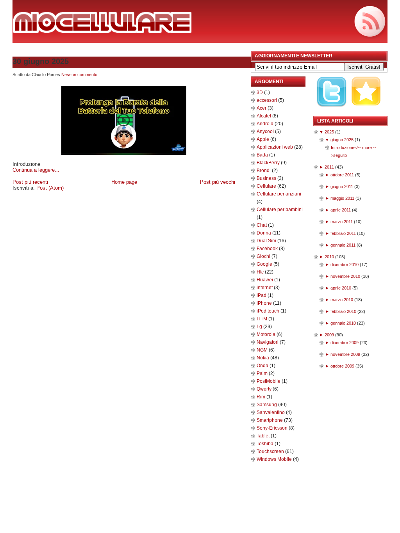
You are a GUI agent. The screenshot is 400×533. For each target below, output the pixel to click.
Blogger (238, 205)
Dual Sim (267, 240)
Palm (263, 373)
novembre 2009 (345, 354)
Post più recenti (30, 182)
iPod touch (268, 311)
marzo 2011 (341, 221)
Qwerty (265, 389)
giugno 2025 (342, 139)
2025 (329, 132)
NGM (263, 350)
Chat (262, 225)
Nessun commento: (79, 74)
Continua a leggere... (35, 170)
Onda (263, 365)
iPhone (265, 303)
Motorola (267, 334)
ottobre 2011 (342, 174)
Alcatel (264, 116)
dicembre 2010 (344, 264)
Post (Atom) (50, 188)
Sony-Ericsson (273, 428)
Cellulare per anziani (279, 194)
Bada (263, 155)
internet (265, 287)
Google (265, 264)
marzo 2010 (341, 299)
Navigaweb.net (199, 196)
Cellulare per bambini (280, 209)
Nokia (263, 358)
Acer (262, 108)
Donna (264, 233)
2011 (329, 167)
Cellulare (267, 186)
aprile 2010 (340, 288)
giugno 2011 (341, 186)
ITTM (262, 319)
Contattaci (139, 196)
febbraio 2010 (343, 311)
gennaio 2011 (342, 245)
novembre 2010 (345, 276)
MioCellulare (27, 196)
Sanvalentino (271, 412)
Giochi (264, 256)
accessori (267, 100)
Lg (260, 326)
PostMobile (269, 381)
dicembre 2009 (344, 342)
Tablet (264, 436)
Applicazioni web (275, 147)
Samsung (267, 404)
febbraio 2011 (343, 233)
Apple (263, 139)
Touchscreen (271, 451)
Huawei (265, 279)
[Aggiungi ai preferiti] (366, 112)
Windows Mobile (275, 459)
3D (260, 92)
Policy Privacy (107, 196)
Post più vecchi (217, 182)
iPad (262, 295)
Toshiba (266, 443)
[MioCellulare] (102, 31)
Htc (261, 272)
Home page (124, 182)
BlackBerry (269, 162)
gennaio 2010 (343, 323)
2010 (329, 256)
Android (266, 123)
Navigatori (268, 342)
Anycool (266, 131)
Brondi (264, 170)
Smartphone (270, 420)
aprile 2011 (340, 210)
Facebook (268, 248)
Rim (261, 397)
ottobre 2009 (342, 366)
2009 (329, 334)
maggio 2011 (342, 198)
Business (267, 178)
